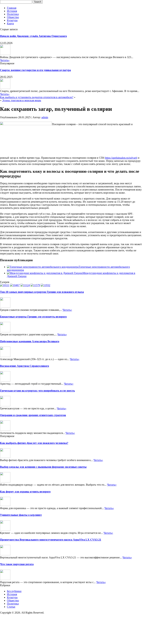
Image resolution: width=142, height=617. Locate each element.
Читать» (5, 60)
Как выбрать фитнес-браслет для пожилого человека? (34, 443)
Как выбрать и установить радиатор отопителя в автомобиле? (36, 97)
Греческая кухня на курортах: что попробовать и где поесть (37, 390)
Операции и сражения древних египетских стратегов (33, 415)
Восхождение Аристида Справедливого (24, 365)
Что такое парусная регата (17, 564)
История (12, 11)
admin (44, 117)
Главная (11, 7)
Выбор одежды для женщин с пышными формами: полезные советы (43, 466)
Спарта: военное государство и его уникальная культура (35, 70)
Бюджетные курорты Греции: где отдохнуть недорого (33, 316)
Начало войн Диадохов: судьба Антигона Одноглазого (33, 36)
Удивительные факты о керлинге (21, 514)
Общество (13, 17)
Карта (10, 23)
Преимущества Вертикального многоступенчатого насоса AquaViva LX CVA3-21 (50, 539)
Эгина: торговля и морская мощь (21, 100)
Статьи (11, 606)
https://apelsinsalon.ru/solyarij (121, 157)
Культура (12, 20)
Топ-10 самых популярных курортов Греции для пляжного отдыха (42, 291)
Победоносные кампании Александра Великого (29, 341)
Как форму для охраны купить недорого (25, 491)
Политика (13, 14)
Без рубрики (14, 591)
